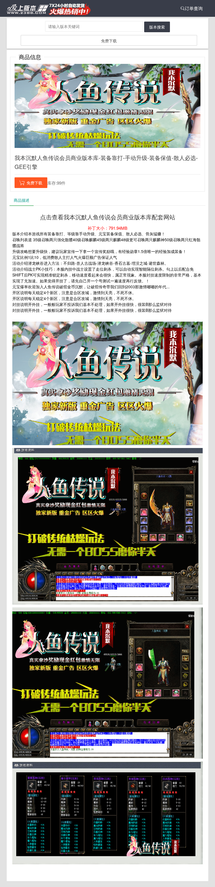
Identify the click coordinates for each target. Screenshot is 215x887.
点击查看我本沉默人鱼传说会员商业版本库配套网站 (107, 217)
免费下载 (109, 40)
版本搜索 (157, 27)
